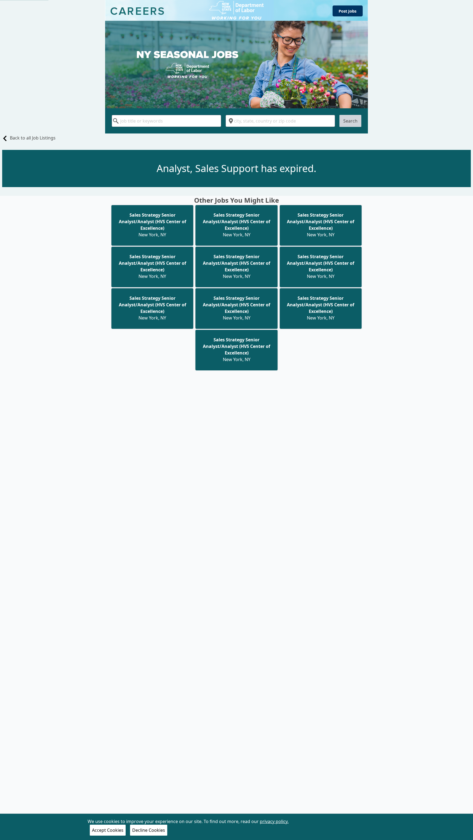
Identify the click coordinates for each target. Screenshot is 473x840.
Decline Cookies (148, 830)
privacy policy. (274, 821)
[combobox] (166, 121)
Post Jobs (347, 11)
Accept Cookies (107, 830)
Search (350, 121)
